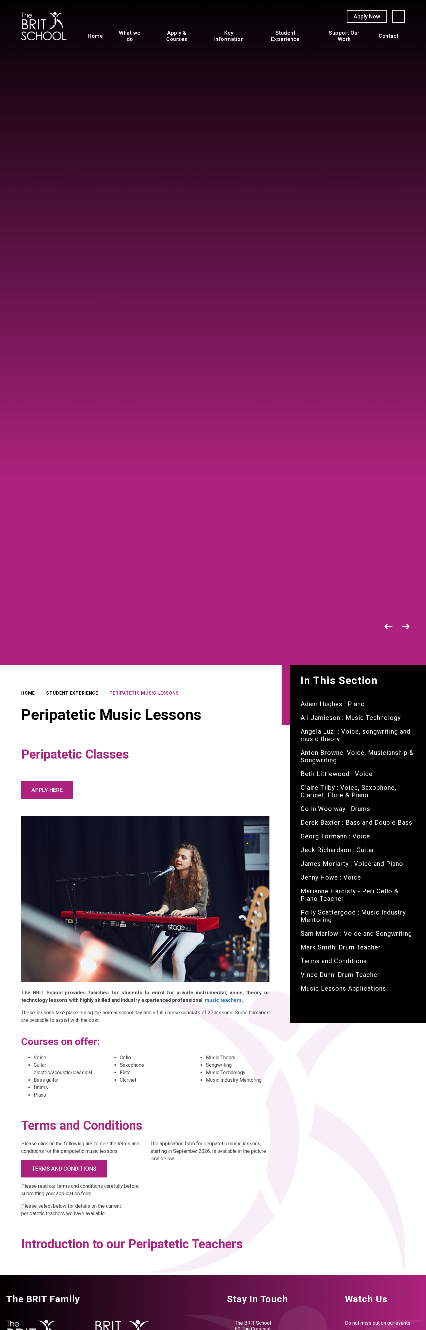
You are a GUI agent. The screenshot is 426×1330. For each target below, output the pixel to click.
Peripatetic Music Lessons (144, 693)
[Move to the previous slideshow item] (389, 626)
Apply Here (47, 790)
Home (28, 693)
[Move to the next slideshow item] (406, 626)
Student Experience (72, 693)
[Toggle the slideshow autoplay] (372, 626)
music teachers (223, 1000)
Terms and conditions (63, 1168)
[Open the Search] (398, 16)
